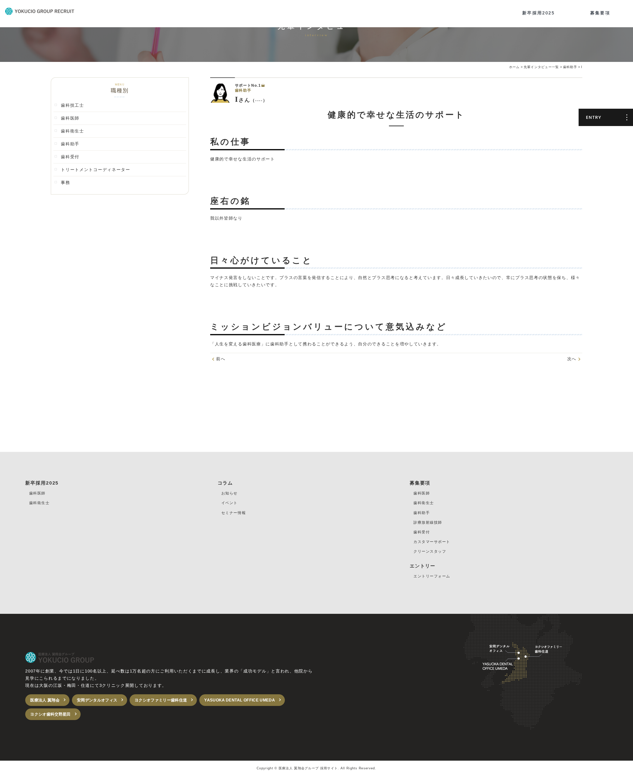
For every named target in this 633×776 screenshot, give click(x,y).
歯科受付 (70, 157)
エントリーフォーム (431, 576)
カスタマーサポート (431, 542)
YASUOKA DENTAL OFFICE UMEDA (239, 700)
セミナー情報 (233, 513)
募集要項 (600, 13)
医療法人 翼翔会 (45, 700)
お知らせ (229, 493)
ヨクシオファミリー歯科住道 (161, 700)
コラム (225, 483)
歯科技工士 (72, 105)
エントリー (422, 566)
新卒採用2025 (538, 13)
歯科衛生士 (72, 131)
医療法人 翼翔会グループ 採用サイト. (309, 768)
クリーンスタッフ (429, 551)
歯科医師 (70, 118)
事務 (65, 182)
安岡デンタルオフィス (97, 700)
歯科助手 (70, 144)
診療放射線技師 (427, 522)
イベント (229, 503)
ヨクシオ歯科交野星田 (50, 714)
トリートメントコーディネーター (95, 169)
